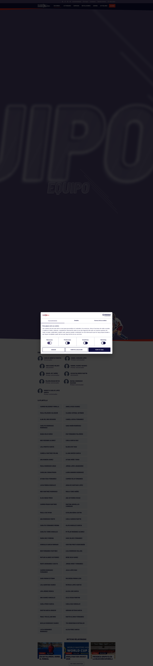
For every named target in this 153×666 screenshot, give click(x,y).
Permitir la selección (76, 349)
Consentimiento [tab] (52, 320)
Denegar (53, 349)
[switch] (67, 343)
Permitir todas (99, 349)
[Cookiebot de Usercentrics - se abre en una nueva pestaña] (104, 315)
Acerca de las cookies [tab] (100, 320)
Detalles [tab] (76, 320)
